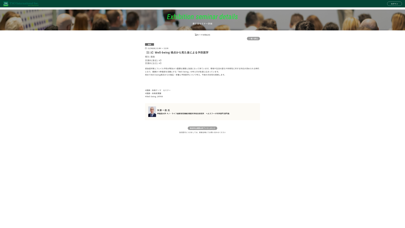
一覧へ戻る (253, 38)
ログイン (394, 3)
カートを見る (202, 34)
